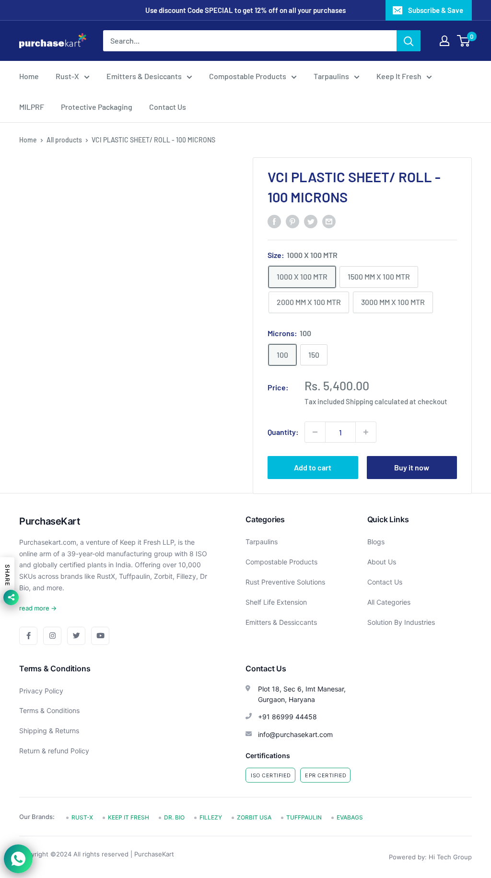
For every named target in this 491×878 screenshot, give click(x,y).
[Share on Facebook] (274, 220)
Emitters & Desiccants (144, 76)
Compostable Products (247, 76)
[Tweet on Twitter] (310, 220)
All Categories (388, 602)
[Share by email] (329, 220)
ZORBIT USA (254, 817)
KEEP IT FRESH (128, 817)
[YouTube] (100, 636)
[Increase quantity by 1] (366, 432)
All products (64, 140)
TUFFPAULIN (304, 817)
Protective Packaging (96, 106)
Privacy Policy (41, 691)
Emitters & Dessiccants (281, 622)
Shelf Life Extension (276, 602)
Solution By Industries (401, 622)
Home (29, 76)
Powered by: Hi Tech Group (430, 857)
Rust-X (67, 76)
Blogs (376, 542)
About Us (381, 562)
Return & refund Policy (54, 751)
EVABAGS (350, 817)
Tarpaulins (331, 76)
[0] (464, 41)
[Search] (409, 40)
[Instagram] (52, 636)
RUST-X (82, 817)
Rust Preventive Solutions (285, 582)
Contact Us (167, 106)
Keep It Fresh (398, 76)
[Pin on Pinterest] (292, 220)
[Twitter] (76, 636)
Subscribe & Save (435, 10)
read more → (38, 608)
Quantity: (283, 431)
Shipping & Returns (49, 730)
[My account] (444, 40)
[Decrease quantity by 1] (315, 432)
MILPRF (31, 106)
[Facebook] (28, 636)
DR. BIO (174, 817)
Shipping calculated (377, 401)
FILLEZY (210, 817)
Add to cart (312, 467)
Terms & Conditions (49, 710)
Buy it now (411, 467)
